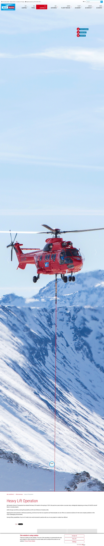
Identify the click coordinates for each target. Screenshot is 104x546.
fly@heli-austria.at (29, 1)
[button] (8, 245)
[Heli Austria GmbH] (8, 7)
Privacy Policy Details (29, 541)
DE (84, 1)
